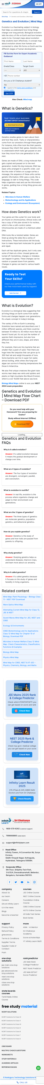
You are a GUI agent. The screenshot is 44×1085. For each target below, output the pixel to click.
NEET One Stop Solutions (8, 978)
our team (6, 896)
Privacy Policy (8, 927)
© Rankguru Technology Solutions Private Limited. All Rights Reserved (22, 1078)
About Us (6, 892)
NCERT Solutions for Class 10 (11, 1024)
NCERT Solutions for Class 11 (11, 1021)
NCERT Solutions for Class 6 (11, 1039)
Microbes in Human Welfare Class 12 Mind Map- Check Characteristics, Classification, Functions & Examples (21, 644)
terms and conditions (25, 88)
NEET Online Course (31, 896)
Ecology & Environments (13, 626)
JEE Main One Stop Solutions (9, 966)
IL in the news (7, 907)
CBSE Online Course (32, 906)
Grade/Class (9, 66)
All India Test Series (31, 914)
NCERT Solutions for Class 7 (11, 1035)
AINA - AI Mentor (30, 927)
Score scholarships (31, 937)
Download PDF (23, 424)
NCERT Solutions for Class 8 (11, 1031)
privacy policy (9, 90)
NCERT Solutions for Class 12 (11, 1017)
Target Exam (28, 66)
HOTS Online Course (32, 910)
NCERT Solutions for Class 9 (11, 1028)
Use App (39, 4)
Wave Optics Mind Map (13, 604)
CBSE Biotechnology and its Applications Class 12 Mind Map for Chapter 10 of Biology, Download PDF (20, 633)
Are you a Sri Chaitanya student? (18, 81)
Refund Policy (8, 931)
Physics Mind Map (11, 657)
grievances (7, 934)
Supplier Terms (8, 942)
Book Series (28, 918)
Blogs (4, 911)
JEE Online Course (31, 892)
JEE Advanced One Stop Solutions (9, 972)
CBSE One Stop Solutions (8, 983)
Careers (5, 900)
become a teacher (10, 915)
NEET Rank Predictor (32, 968)
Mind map (27, 99)
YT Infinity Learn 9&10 (32, 941)
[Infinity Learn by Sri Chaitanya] (16, 4)
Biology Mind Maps (10, 383)
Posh (4, 952)
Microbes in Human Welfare (17, 197)
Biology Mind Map (11, 652)
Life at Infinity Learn (10, 904)
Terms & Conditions (10, 938)
